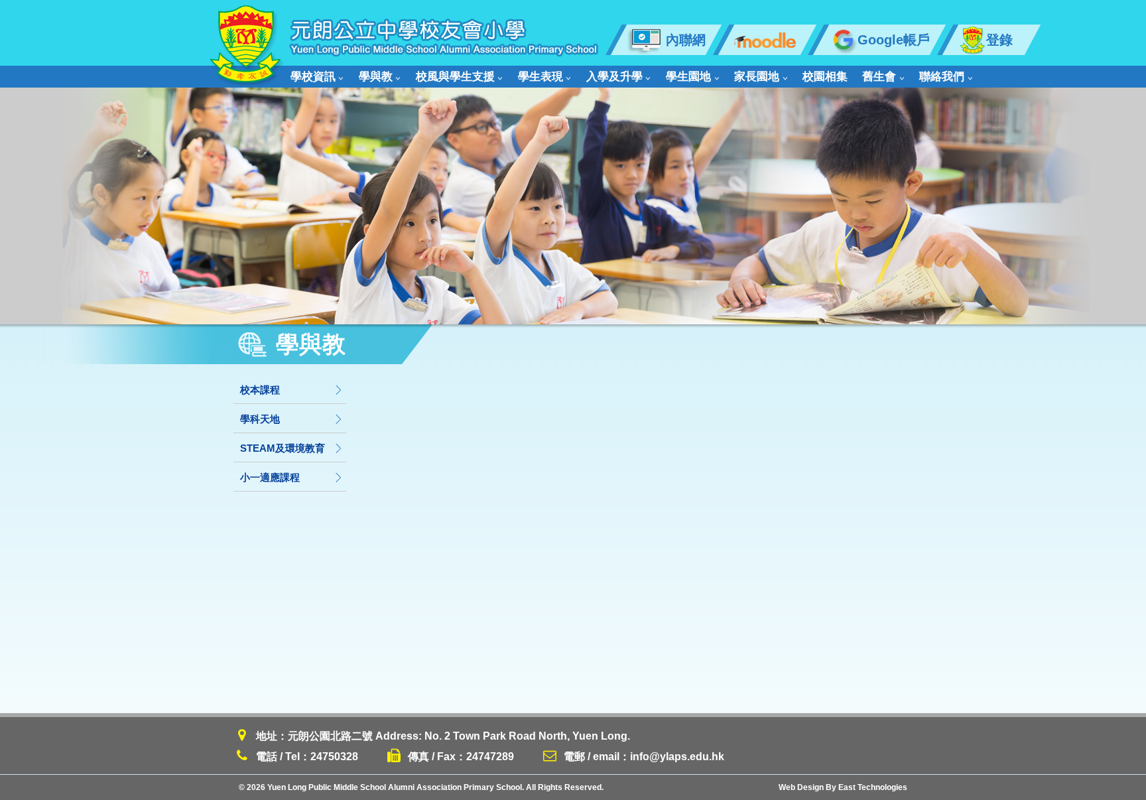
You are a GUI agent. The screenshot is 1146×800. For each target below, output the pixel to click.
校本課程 (260, 389)
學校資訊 (313, 76)
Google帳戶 (894, 40)
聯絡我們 (941, 76)
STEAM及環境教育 (282, 448)
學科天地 (260, 419)
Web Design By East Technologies (843, 787)
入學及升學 (614, 76)
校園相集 (825, 76)
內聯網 (686, 40)
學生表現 (540, 76)
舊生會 (879, 76)
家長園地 (756, 76)
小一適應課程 (270, 477)
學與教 (376, 76)
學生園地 (688, 76)
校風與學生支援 (455, 76)
